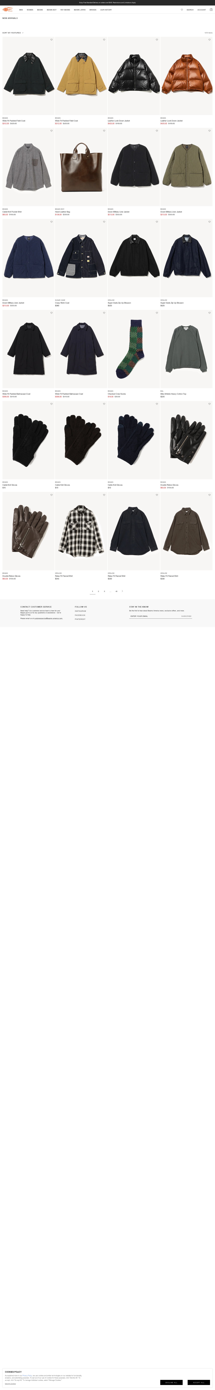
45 (116, 591)
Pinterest (80, 619)
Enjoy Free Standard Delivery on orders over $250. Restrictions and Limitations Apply (107, 2)
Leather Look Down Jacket (119, 121)
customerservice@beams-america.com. (48, 618)
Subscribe (186, 616)
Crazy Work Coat (62, 303)
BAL (162, 391)
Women (30, 10)
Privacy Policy (27, 1376)
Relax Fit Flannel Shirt (64, 576)
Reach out (24, 613)
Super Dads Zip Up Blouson (119, 303)
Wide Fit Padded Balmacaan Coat (16, 394)
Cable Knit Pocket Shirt (12, 212)
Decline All (171, 1383)
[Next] (122, 591)
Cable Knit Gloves (9, 485)
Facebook (80, 615)
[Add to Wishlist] (51, 40)
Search (190, 10)
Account (202, 10)
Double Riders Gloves (169, 485)
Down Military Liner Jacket (118, 212)
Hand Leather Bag (62, 212)
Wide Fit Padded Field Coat (13, 121)
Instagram (80, 611)
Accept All (199, 1383)
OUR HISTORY (106, 10)
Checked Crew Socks (117, 394)
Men (21, 10)
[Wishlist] (182, 10)
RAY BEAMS (65, 10)
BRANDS (93, 10)
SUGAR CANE (60, 300)
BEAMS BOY (52, 10)
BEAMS (40, 10)
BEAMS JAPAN (80, 10)
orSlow (111, 300)
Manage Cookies (10, 1384)
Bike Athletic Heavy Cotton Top (173, 394)
